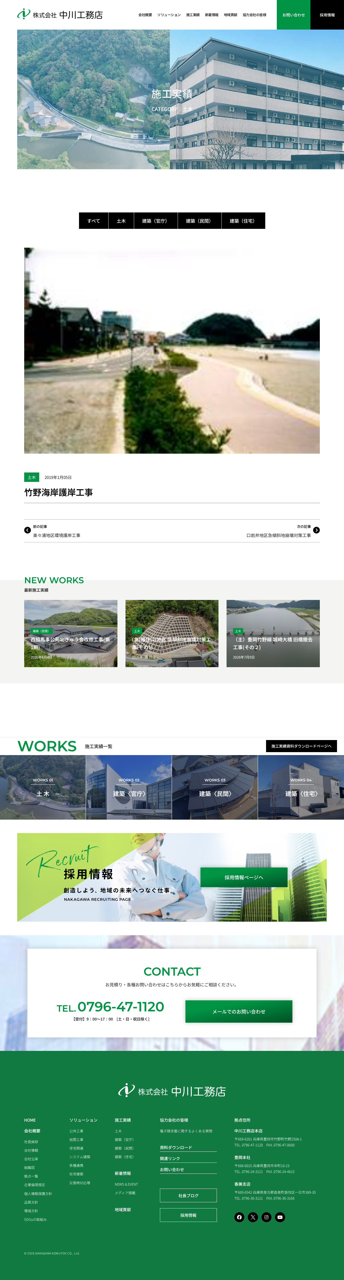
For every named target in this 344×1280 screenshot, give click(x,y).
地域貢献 (230, 14)
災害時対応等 (79, 1182)
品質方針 (31, 1202)
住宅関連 (76, 1148)
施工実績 (193, 14)
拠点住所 (242, 1120)
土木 (187, 108)
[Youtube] (280, 1217)
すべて (93, 220)
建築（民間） (199, 220)
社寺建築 (76, 1173)
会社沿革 (31, 1158)
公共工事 (76, 1130)
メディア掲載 (125, 1192)
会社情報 (31, 1150)
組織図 (29, 1167)
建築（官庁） (156, 220)
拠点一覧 (31, 1176)
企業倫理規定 (34, 1184)
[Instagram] (266, 1217)
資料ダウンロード (176, 1147)
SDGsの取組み (35, 1219)
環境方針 (31, 1210)
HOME (30, 1120)
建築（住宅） (243, 220)
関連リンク (170, 1158)
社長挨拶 (31, 1141)
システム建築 (79, 1156)
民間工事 (76, 1139)
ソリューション (169, 14)
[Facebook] (239, 1217)
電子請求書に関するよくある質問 (186, 1130)
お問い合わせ (172, 1169)
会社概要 (145, 14)
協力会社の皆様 (254, 14)
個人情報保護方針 (38, 1193)
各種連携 (76, 1165)
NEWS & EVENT (126, 1184)
